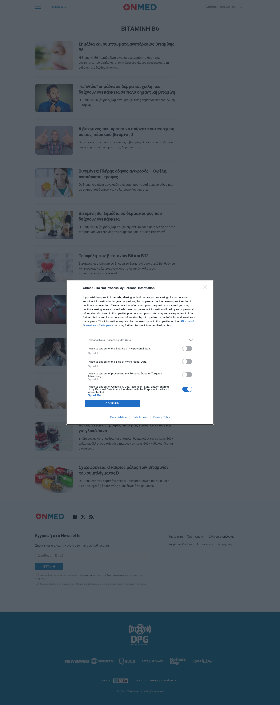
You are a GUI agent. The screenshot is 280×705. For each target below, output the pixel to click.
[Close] (206, 288)
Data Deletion (118, 417)
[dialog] (140, 352)
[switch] (187, 348)
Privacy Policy (161, 417)
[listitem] (140, 340)
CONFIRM (113, 403)
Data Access (140, 417)
